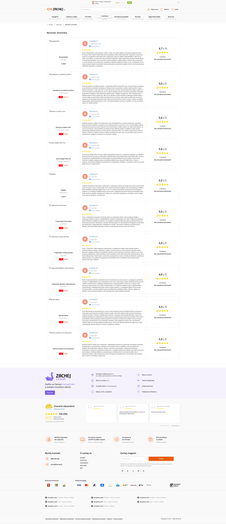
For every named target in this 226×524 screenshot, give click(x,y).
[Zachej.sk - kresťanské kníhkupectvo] (56, 9)
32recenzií (162, 282)
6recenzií (163, 56)
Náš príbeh (83, 465)
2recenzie (163, 188)
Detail (129, 2)
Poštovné (109, 519)
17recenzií (162, 157)
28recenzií (162, 347)
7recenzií (163, 126)
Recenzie (59, 25)
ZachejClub (83, 460)
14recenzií (162, 220)
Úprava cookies (118, 519)
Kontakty (82, 457)
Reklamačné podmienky (67, 519)
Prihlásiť (161, 459)
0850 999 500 (55, 459)
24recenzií (162, 251)
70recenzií (162, 92)
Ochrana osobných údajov (83, 519)
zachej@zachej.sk (56, 464)
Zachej (51, 25)
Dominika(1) (93, 41)
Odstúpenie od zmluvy (98, 519)
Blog (81, 468)
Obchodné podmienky (51, 519)
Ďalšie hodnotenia (59, 409)
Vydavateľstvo (84, 463)
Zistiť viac (50, 392)
